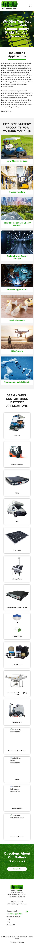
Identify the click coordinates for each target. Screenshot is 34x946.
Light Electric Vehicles (17, 161)
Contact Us (17, 869)
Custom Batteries (12, 911)
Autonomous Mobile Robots (17, 382)
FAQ (8, 922)
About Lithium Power (14, 916)
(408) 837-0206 (18, 901)
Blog (8, 919)
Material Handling (17, 192)
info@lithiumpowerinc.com (17, 904)
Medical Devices (17, 320)
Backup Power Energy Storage (17, 257)
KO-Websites (20, 942)
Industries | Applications (14, 914)
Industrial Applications (17, 289)
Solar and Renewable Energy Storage (17, 224)
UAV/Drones (17, 351)
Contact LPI (11, 925)
